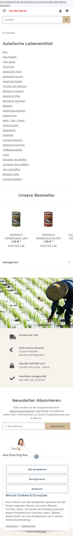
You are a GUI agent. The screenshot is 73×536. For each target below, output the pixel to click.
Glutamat (8, 135)
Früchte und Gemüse (15, 86)
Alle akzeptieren (37, 469)
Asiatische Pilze (11, 96)
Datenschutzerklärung (21, 411)
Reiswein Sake (11, 174)
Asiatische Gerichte (14, 144)
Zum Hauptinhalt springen (15, 1)
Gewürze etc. (10, 115)
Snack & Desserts (12, 140)
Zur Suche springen (42, 1)
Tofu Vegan (9, 61)
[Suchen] (66, 19)
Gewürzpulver (11, 125)
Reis (5, 52)
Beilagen (8, 105)
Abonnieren (57, 426)
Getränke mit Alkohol (14, 159)
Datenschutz (28, 526)
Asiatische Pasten (13, 81)
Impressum (12, 526)
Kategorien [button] (11, 262)
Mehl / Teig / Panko (13, 120)
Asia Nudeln (10, 56)
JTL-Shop (42, 531)
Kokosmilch (9, 130)
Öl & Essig (8, 66)
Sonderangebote (12, 179)
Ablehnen (37, 488)
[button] (60, 10)
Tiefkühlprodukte (12, 149)
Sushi (6, 154)
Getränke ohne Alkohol (16, 164)
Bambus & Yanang (13, 91)
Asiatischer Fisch (12, 71)
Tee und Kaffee (11, 169)
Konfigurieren (37, 479)
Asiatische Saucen (13, 76)
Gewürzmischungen (14, 110)
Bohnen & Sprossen (14, 100)
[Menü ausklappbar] (4, 9)
